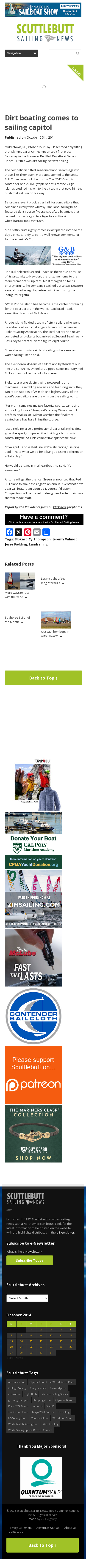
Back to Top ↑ (43, 678)
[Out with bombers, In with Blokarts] (56, 627)
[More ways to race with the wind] (20, 588)
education (14, 1394)
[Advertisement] (33, 723)
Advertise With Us (47, 1528)
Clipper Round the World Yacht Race (51, 1382)
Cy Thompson (40, 539)
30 (41, 1352)
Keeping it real (42, 1400)
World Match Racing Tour (23, 1424)
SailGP (50, 1406)
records (37, 1406)
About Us (70, 1528)
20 (11, 1346)
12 (70, 1335)
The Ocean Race (18, 1412)
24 (51, 1346)
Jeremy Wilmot (65, 539)
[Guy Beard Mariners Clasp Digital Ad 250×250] (33, 1161)
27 (11, 1352)
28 (21, 1352)
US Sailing (63, 1412)
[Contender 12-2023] (33, 1044)
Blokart (21, 539)
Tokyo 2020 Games (43, 1412)
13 (11, 1341)
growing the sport (19, 1400)
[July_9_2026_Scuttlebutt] (33, 868)
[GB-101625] (44, 264)
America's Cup (16, 1382)
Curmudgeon (58, 1388)
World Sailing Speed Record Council (30, 1430)
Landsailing (38, 544)
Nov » (19, 1358)
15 (31, 1341)
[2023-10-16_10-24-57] (41, 1478)
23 (41, 1346)
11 (61, 1335)
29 (31, 1352)
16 (41, 1341)
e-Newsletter (65, 1232)
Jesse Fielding (16, 544)
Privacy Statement (20, 1528)
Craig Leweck (38, 1388)
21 (21, 1346)
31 (51, 1352)
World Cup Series (63, 1418)
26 (70, 1346)
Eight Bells (31, 1394)
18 (61, 1341)
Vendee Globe (40, 1418)
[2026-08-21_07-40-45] (43, 16)
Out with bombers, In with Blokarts (55, 634)
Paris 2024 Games (18, 1406)
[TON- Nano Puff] (33, 810)
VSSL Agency (49, 1519)
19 (70, 1341)
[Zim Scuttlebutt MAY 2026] (33, 927)
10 (51, 1335)
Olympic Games (64, 1400)
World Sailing (50, 1424)
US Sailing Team (17, 1418)
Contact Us (16, 1532)
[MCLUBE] (33, 985)
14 (21, 1341)
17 (51, 1341)
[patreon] (33, 1103)
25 (61, 1346)
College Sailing (17, 1388)
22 (31, 1346)
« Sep (10, 1358)
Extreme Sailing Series (54, 1394)
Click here (60, 507)
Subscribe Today (29, 1260)
